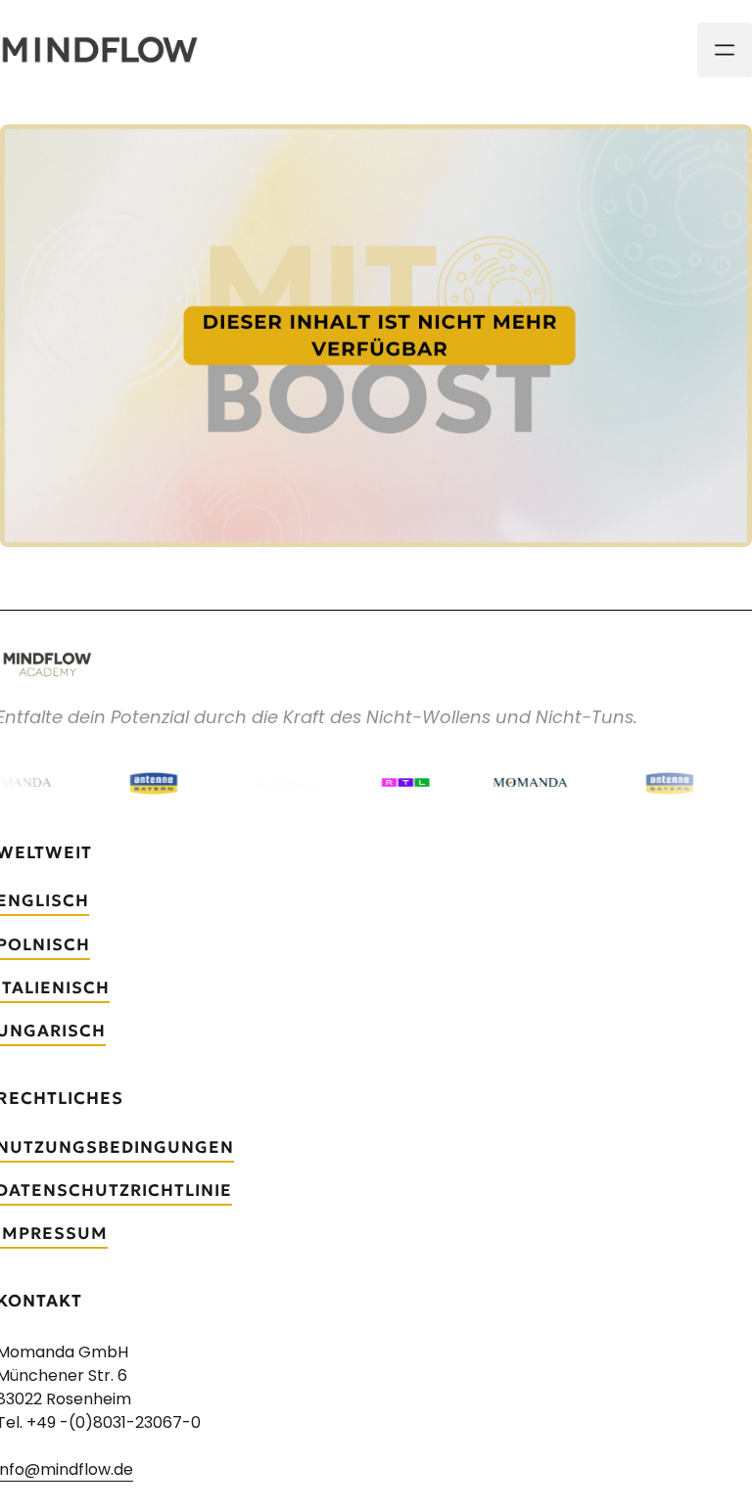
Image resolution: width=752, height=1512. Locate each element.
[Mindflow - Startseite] (99, 49)
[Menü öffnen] (724, 50)
